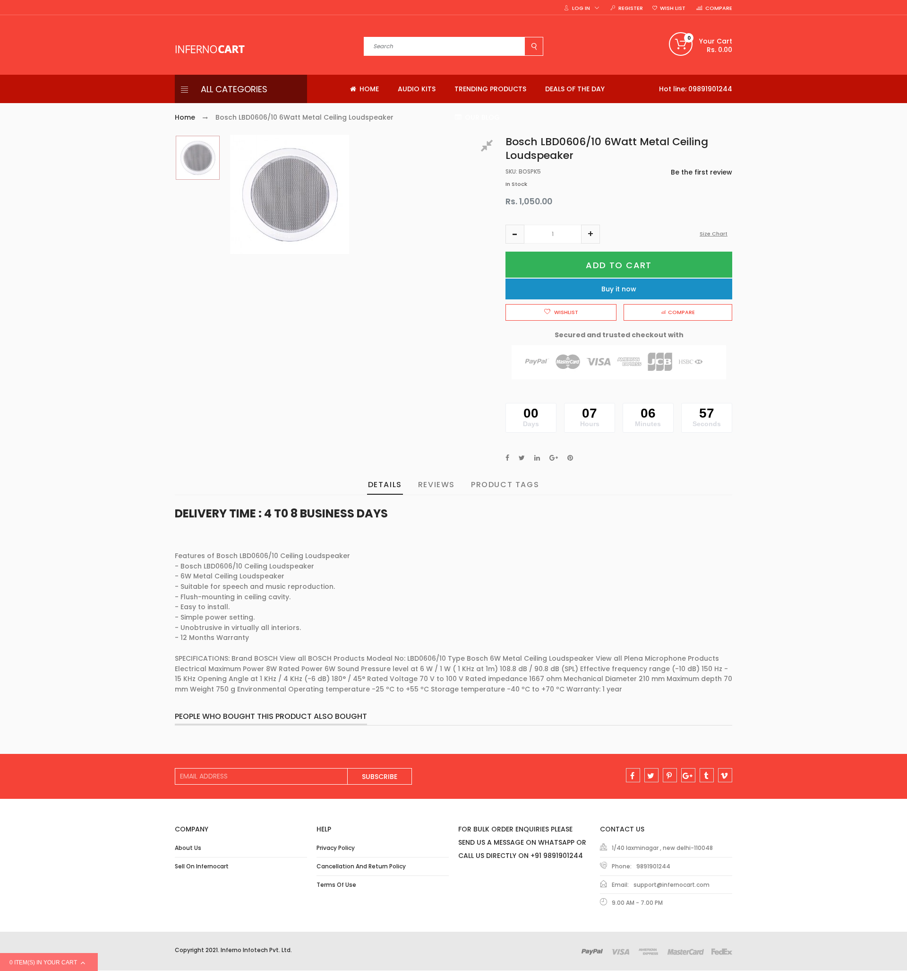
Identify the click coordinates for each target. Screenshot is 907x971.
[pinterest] (670, 775)
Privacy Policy (336, 848)
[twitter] (651, 775)
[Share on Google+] (553, 458)
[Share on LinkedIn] (537, 458)
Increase (590, 234)
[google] (688, 775)
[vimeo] (725, 775)
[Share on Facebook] (507, 458)
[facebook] (633, 775)
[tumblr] (707, 775)
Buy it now (618, 289)
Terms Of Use (336, 885)
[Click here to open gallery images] (488, 147)
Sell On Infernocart (202, 866)
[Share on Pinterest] (570, 458)
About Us (188, 848)
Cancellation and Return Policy (361, 866)
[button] (514, 234)
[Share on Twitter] (522, 458)
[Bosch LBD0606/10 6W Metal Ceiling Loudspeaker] (197, 157)
